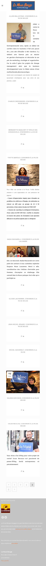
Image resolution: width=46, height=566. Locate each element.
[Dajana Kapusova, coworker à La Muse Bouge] (23, 382)
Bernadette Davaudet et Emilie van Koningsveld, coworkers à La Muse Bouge (23, 132)
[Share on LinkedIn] (23, 87)
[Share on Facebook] (21, 87)
